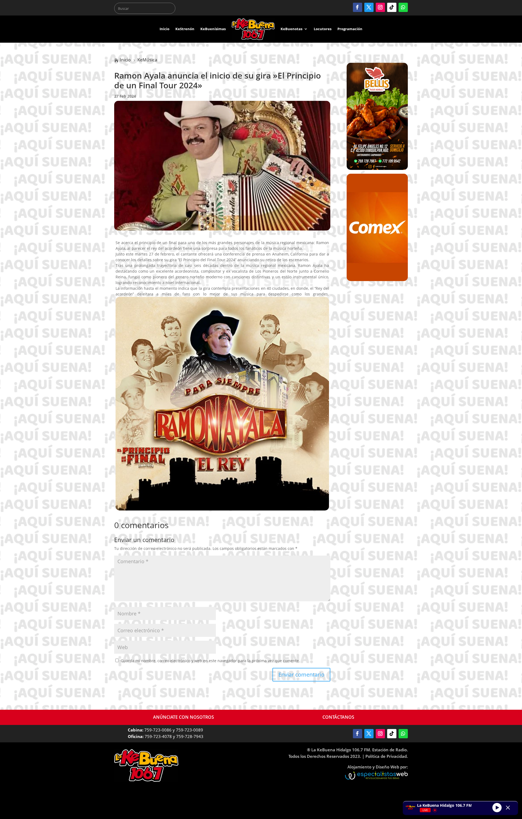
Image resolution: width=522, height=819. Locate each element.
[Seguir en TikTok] (391, 7)
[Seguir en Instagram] (380, 7)
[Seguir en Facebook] (357, 7)
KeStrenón (184, 28)
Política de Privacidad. (386, 756)
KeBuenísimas (213, 28)
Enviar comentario (301, 674)
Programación (349, 28)
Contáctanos (338, 717)
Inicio (164, 28)
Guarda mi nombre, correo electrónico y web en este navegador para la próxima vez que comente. (210, 660)
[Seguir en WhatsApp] (403, 7)
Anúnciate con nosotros (183, 717)
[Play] (497, 807)
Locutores (322, 28)
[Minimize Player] (508, 807)
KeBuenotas (291, 28)
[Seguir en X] (369, 7)
